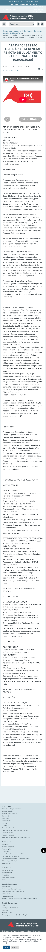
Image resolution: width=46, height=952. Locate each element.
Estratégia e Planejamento (10, 908)
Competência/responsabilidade (11, 809)
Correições (5, 851)
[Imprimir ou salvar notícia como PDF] (42, 69)
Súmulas (4, 880)
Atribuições (5, 844)
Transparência (13, 4)
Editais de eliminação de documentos (13, 891)
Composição (6, 816)
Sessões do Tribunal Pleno (12, 71)
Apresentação (6, 886)
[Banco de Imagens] (42, 24)
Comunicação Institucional (10, 828)
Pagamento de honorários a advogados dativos (16, 858)
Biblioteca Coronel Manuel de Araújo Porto (14, 830)
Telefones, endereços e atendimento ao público (16, 837)
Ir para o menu (24, 1)
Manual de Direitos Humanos (10, 856)
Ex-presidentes (6, 821)
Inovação (5, 910)
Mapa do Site (33, 4)
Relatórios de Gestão (8, 835)
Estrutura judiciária (7, 811)
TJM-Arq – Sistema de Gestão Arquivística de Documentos (19, 898)
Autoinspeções (6, 849)
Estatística (5, 905)
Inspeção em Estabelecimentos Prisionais (14, 854)
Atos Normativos (7, 872)
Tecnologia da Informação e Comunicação (14, 915)
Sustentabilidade (7, 912)
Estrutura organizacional (9, 813)
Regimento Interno (7, 832)
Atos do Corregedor (8, 846)
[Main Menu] (4, 24)
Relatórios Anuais (7, 863)
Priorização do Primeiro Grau (10, 861)
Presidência (5, 818)
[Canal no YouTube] (38, 24)
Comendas (5, 825)
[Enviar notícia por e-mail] (39, 69)
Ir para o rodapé (33, 1)
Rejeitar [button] (14, 947)
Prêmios (4, 823)
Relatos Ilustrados (7, 896)
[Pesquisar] (32, 24)
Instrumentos (6, 894)
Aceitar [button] (6, 947)
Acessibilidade (23, 4)
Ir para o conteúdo (13, 1)
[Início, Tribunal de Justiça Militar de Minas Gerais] (23, 17)
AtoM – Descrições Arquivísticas (11, 889)
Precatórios (5, 875)
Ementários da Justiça (8, 877)
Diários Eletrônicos (7, 870)
